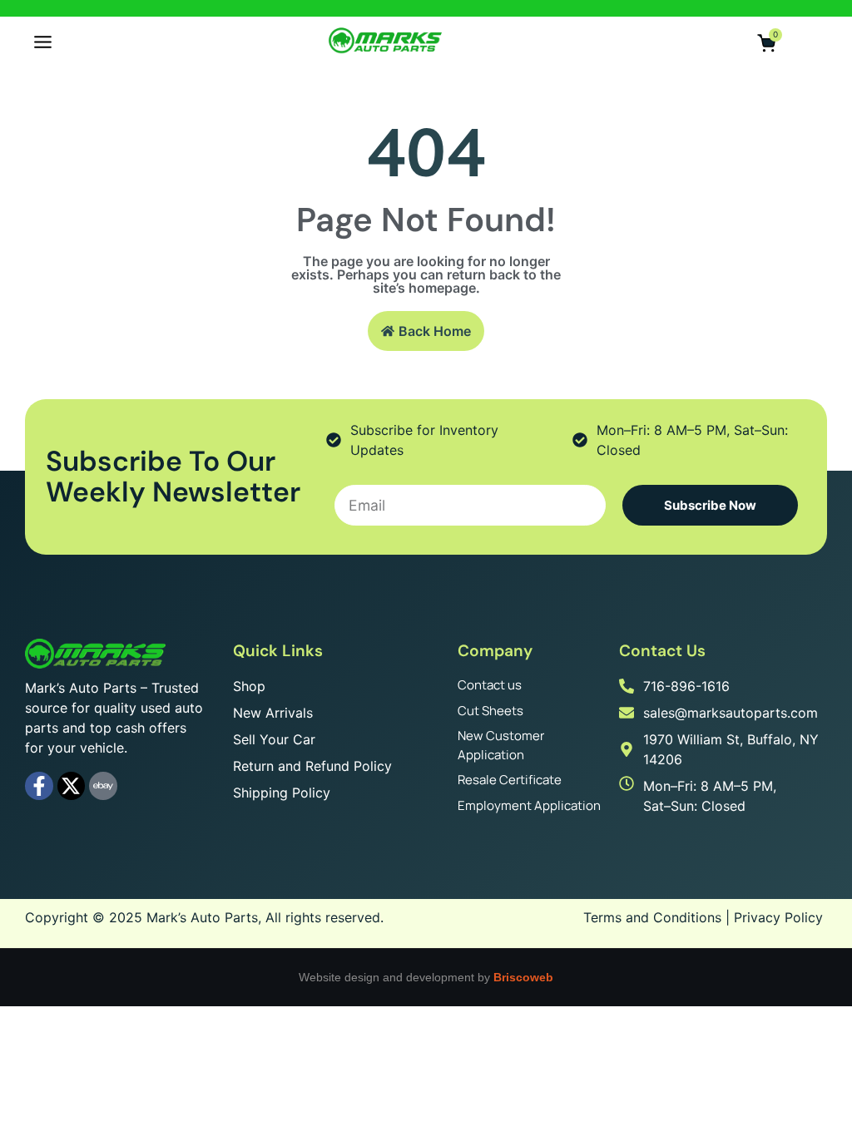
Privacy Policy (778, 917)
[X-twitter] (71, 786)
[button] (42, 43)
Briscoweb (523, 977)
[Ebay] (103, 786)
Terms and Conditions (652, 917)
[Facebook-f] (39, 786)
